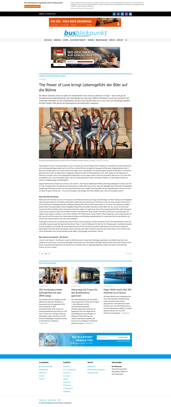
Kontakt (120, 40)
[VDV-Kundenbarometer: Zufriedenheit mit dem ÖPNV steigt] (53, 275)
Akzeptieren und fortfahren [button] (32, 6)
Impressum (43, 400)
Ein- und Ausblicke (69, 370)
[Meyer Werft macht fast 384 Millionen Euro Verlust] (118, 275)
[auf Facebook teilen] (40, 253)
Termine (91, 40)
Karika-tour (67, 382)
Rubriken (57, 40)
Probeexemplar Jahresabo (96, 370)
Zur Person (66, 373)
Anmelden (123, 337)
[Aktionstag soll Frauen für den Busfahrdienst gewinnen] (85, 275)
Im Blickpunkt (68, 388)
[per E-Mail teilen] (46, 253)
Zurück (129, 253)
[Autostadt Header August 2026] (85, 22)
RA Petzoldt (67, 385)
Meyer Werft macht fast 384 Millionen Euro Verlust (117, 291)
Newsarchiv (43, 373)
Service (112, 40)
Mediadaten (91, 366)
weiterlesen (44, 323)
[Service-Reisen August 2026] (85, 57)
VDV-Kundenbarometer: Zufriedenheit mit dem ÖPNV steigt (51, 292)
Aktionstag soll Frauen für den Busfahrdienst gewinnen (84, 292)
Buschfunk (66, 366)
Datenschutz (52, 400)
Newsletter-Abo (92, 373)
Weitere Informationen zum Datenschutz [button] (82, 8)
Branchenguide (101, 40)
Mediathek (66, 391)
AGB (59, 400)
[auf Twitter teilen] (42, 253)
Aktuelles (48, 40)
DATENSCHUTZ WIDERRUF (123, 341)
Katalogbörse (43, 370)
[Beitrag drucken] (49, 253)
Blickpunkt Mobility (78, 40)
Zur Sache (66, 376)
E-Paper (65, 40)
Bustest (65, 379)
